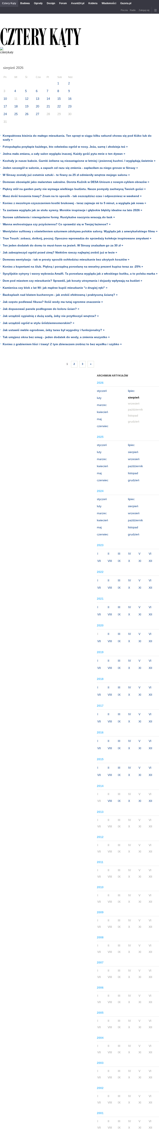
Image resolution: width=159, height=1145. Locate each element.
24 (5, 114)
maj (99, 419)
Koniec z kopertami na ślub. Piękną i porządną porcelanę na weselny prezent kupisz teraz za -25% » (73, 266)
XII (150, 561)
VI (150, 553)
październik (135, 466)
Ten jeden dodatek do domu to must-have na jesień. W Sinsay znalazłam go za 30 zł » (63, 245)
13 (37, 98)
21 (48, 106)
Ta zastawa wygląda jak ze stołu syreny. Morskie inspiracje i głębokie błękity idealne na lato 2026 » (72, 210)
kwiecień (102, 412)
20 (37, 106)
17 (5, 106)
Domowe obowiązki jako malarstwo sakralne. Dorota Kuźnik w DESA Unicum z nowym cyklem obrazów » (76, 182)
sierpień (133, 452)
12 (26, 98)
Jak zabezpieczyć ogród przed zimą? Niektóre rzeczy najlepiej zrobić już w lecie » (60, 252)
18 (16, 106)
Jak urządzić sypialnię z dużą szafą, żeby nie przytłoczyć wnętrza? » (51, 316)
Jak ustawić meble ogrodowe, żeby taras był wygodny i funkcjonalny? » (54, 330)
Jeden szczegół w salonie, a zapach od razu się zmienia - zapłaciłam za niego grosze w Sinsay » (70, 167)
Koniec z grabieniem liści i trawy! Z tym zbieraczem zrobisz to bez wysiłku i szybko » (62, 344)
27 (37, 114)
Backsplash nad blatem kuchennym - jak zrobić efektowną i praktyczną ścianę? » (60, 294)
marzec (102, 405)
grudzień (133, 480)
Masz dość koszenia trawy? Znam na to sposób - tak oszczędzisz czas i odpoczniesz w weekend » (72, 196)
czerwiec (102, 426)
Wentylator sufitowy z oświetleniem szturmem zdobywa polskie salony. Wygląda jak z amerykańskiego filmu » (80, 231)
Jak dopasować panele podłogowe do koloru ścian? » (41, 309)
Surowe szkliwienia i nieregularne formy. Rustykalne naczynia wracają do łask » (59, 217)
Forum (63, 3)
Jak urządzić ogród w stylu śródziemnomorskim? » (38, 323)
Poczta (124, 10)
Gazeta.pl (125, 3)
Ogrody (38, 3)
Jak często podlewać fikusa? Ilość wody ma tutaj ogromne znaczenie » (53, 301)
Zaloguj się (144, 10)
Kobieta (93, 3)
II (108, 553)
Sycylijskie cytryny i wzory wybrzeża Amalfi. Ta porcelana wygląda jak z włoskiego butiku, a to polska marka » (80, 273)
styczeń (102, 390)
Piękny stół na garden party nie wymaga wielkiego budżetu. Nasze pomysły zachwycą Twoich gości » (74, 189)
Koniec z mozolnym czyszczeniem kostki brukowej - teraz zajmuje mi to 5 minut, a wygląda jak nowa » (74, 203)
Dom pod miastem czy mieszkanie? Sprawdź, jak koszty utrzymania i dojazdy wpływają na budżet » (72, 280)
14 (48, 98)
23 (69, 106)
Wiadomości (109, 3)
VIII (110, 561)
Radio (133, 10)
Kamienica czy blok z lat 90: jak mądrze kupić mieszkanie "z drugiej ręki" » (55, 287)
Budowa (25, 3)
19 (26, 106)
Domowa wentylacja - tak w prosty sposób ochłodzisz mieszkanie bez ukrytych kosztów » (66, 259)
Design (51, 3)
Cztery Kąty (9, 3)
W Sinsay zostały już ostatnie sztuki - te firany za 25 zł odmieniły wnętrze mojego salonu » (66, 175)
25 (16, 114)
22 (59, 106)
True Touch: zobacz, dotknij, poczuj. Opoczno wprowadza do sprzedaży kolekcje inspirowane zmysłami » (77, 238)
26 (26, 114)
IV (129, 553)
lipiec (131, 390)
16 (69, 98)
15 (59, 98)
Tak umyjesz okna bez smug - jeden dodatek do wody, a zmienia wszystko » (56, 337)
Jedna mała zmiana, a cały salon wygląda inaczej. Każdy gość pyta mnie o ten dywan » (64, 153)
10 (5, 98)
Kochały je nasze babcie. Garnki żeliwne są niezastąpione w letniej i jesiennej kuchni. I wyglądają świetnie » (79, 160)
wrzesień (134, 459)
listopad (133, 473)
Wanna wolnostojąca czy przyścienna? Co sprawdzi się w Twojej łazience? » (57, 224)
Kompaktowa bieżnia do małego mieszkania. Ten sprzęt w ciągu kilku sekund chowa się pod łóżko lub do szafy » (77, 137)
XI (140, 561)
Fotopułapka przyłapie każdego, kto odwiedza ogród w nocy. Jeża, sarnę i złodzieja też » (65, 146)
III (119, 553)
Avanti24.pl (77, 3)
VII (99, 561)
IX (119, 561)
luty (99, 398)
